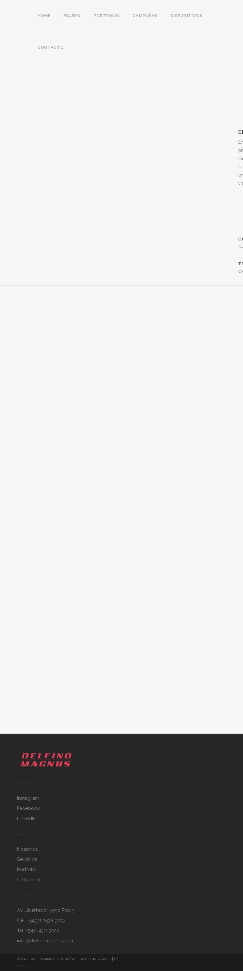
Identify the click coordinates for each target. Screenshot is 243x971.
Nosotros (27, 849)
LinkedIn (26, 818)
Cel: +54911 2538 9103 (41, 920)
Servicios (27, 859)
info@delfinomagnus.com (46, 940)
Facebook (28, 808)
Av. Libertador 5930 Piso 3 (46, 910)
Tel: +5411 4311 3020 (38, 930)
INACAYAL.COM (29, 966)
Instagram (28, 798)
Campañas (29, 879)
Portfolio (26, 869)
